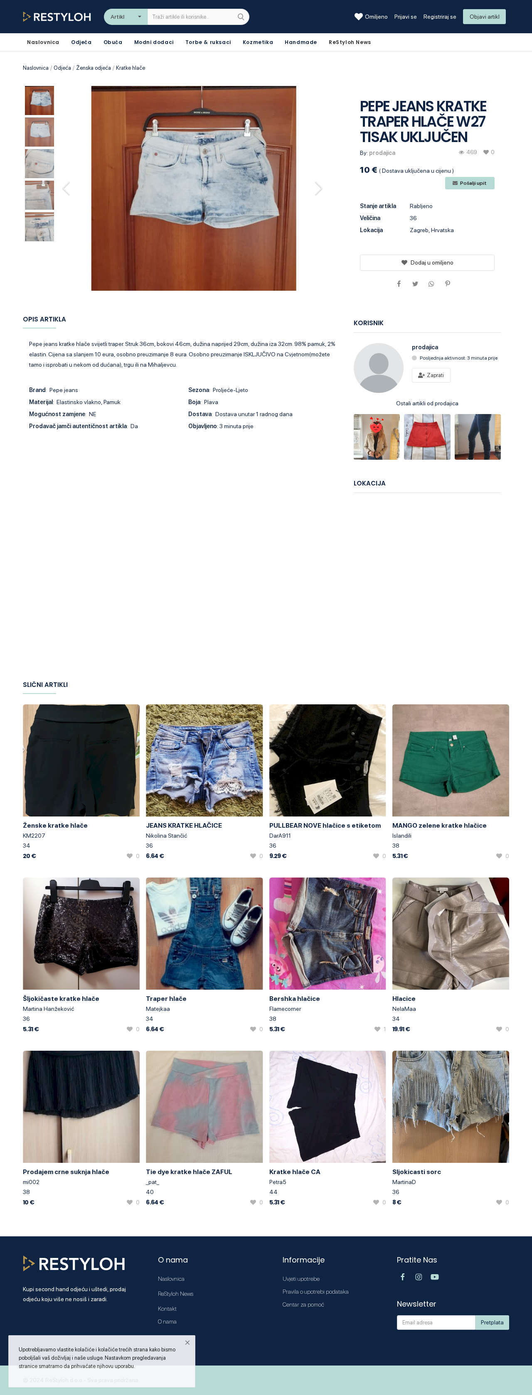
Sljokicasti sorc (416, 1172)
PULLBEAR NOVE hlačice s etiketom (325, 825)
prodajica (382, 153)
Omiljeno (376, 16)
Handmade (301, 42)
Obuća (113, 42)
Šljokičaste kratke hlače (61, 999)
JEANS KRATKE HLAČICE (184, 825)
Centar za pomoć (303, 1304)
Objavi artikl (485, 16)
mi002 (31, 1182)
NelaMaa (404, 1008)
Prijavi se (405, 16)
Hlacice (404, 999)
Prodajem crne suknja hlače (66, 1172)
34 (26, 845)
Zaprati (435, 375)
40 (150, 1192)
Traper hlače (166, 999)
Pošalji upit (473, 183)
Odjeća (81, 42)
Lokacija (371, 230)
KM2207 (34, 835)
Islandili (401, 835)
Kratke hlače (130, 68)
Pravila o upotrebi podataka (316, 1291)
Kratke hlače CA (294, 1172)
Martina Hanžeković (48, 1008)
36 (149, 845)
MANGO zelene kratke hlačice (439, 825)
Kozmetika (258, 42)
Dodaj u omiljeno (432, 262)
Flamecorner (285, 1008)
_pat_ (152, 1182)
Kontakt (167, 1308)
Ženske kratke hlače (55, 825)
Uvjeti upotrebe (301, 1278)
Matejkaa (158, 1008)
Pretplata (492, 1322)
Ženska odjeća (93, 68)
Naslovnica (36, 68)
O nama (167, 1321)
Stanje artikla (378, 206)
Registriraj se (440, 16)
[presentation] (67, 188)
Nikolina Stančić (166, 835)
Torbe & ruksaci (208, 42)
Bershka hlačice (294, 999)
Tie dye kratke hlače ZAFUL (189, 1172)
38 (395, 845)
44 (273, 1192)
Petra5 (277, 1182)
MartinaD (404, 1182)
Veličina (370, 218)
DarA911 (280, 835)
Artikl (117, 16)
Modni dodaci (154, 42)
